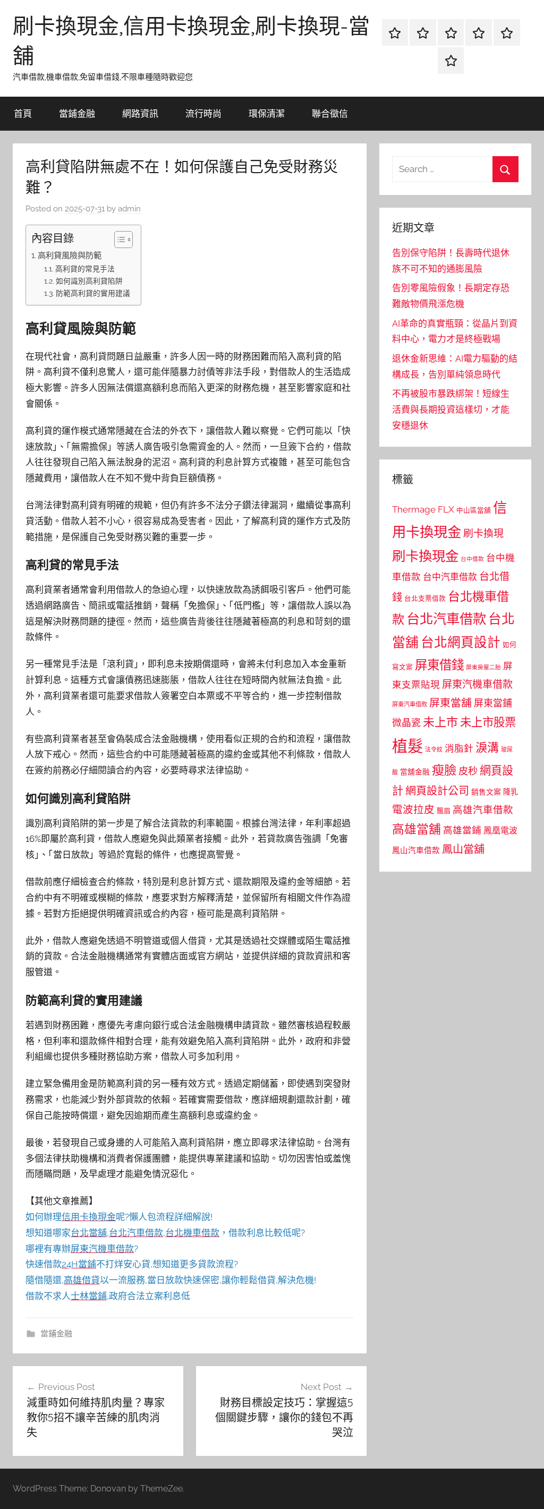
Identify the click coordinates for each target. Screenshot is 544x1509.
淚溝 (487, 747)
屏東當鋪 (493, 703)
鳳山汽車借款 (416, 850)
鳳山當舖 (463, 849)
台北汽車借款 (446, 619)
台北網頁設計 (460, 642)
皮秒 (468, 771)
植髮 (407, 746)
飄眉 (443, 811)
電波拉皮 (413, 810)
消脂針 (459, 748)
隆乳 (510, 792)
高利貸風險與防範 (69, 255)
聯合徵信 (330, 113)
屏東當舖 (450, 702)
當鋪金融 (77, 113)
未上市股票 (488, 722)
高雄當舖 (416, 829)
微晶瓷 (406, 722)
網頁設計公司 (437, 791)
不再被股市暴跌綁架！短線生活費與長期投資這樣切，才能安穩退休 (450, 409)
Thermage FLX (423, 509)
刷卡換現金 (425, 556)
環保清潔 (267, 113)
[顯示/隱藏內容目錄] (118, 240)
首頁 (23, 113)
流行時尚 (203, 113)
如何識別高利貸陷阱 (89, 281)
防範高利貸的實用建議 (93, 293)
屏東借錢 (439, 665)
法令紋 (434, 749)
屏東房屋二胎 (483, 667)
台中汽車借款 (450, 577)
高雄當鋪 (462, 830)
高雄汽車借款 (483, 809)
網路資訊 (140, 113)
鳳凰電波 (500, 830)
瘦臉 (444, 770)
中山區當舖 (473, 510)
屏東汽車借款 (409, 704)
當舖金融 (415, 772)
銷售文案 (486, 792)
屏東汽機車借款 (477, 684)
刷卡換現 (483, 533)
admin (129, 209)
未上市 (440, 722)
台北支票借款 (425, 598)
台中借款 (472, 559)
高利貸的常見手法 (85, 269)
